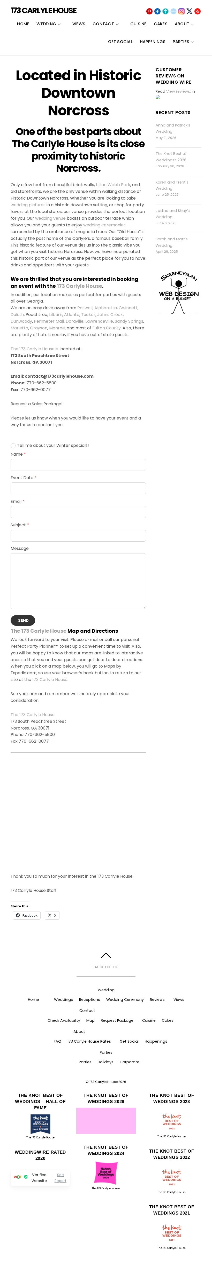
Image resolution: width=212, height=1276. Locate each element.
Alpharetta (105, 308)
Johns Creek (110, 315)
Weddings (63, 999)
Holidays (105, 1062)
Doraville (75, 321)
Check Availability (64, 1020)
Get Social (120, 42)
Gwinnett (128, 308)
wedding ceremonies (104, 225)
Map (90, 1020)
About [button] (79, 1031)
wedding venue (50, 218)
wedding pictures (28, 205)
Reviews (157, 999)
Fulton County (106, 328)
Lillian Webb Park (113, 185)
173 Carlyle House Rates (89, 1041)
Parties (181, 42)
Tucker (88, 315)
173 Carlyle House (79, 286)
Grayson (38, 328)
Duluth (17, 315)
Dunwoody (21, 321)
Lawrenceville (99, 321)
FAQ (57, 1041)
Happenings (152, 42)
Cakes (161, 24)
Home (23, 24)
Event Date (23, 478)
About (182, 24)
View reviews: (178, 91)
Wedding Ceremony (125, 999)
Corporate (129, 1062)
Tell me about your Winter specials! (53, 445)
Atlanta (71, 315)
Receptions (89, 999)
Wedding (46, 24)
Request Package (117, 1020)
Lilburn (55, 315)
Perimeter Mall (49, 321)
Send (23, 620)
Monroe (57, 328)
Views (78, 24)
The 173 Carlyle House (33, 349)
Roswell (85, 308)
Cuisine (138, 24)
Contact (103, 24)
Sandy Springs (129, 321)
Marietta (19, 328)
